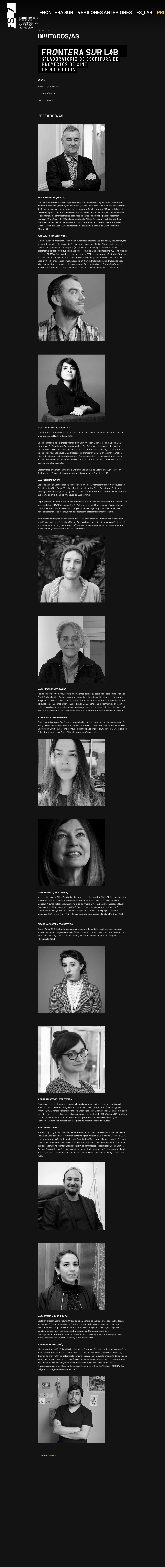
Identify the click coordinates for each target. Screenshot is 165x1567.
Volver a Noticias (49, 1456)
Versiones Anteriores (105, 12)
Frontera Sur (56, 12)
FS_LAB (144, 12)
